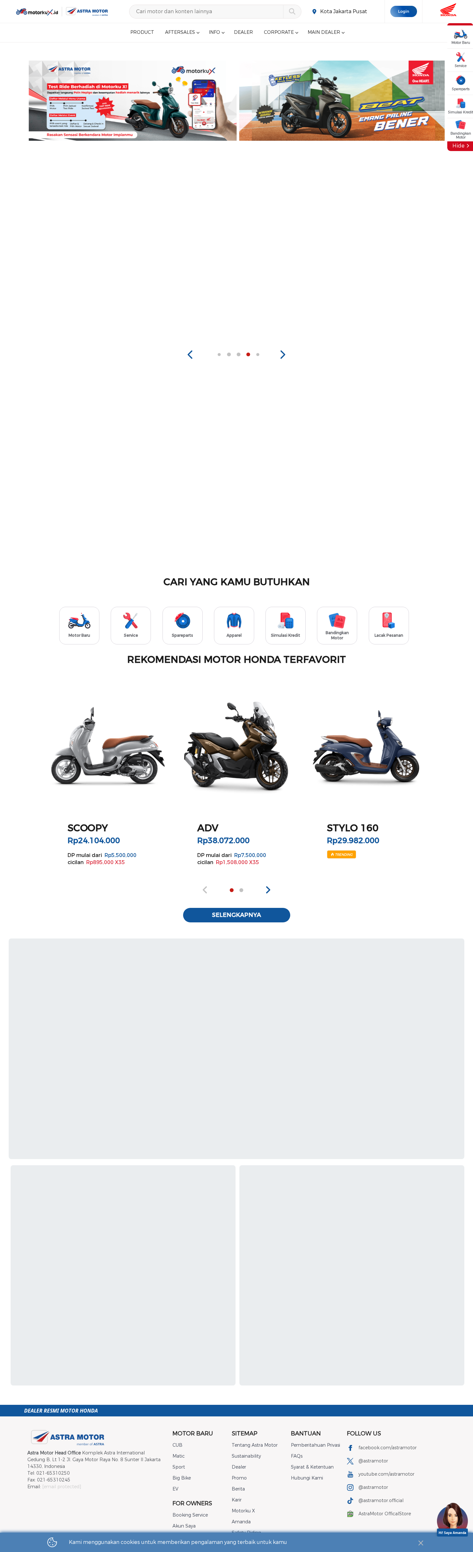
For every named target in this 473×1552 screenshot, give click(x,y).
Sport (178, 1467)
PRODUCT (142, 33)
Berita (238, 1489)
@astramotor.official (380, 1501)
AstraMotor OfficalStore (384, 1514)
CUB (177, 1445)
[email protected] (61, 1487)
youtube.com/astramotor (386, 1474)
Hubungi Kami (307, 1478)
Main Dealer (324, 33)
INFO (214, 33)
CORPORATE (279, 33)
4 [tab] (219, 354)
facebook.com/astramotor (387, 1448)
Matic (178, 1456)
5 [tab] (229, 354)
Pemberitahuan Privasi (315, 1445)
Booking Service (190, 1515)
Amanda (241, 1522)
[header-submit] (292, 11)
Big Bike (181, 1478)
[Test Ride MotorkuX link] (133, 101)
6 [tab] (238, 354)
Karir (237, 1500)
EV (175, 1489)
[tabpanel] (133, 101)
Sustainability (246, 1456)
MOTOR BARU (192, 1433)
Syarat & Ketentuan (312, 1467)
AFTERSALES (180, 33)
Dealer (239, 1467)
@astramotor (373, 1461)
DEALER (243, 33)
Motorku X (243, 1511)
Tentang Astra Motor (255, 1445)
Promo (239, 1478)
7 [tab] (248, 354)
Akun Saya (184, 1526)
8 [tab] (257, 354)
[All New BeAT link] (343, 101)
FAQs (296, 1456)
